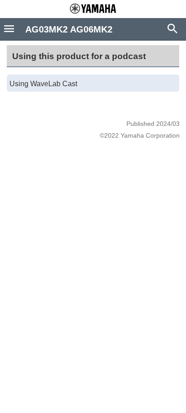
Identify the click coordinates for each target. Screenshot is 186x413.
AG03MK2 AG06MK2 (68, 29)
